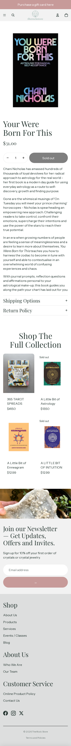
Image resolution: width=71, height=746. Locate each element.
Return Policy (17, 310)
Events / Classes (15, 635)
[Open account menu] (57, 15)
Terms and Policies (35, 737)
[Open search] (13, 15)
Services (9, 629)
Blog (6, 642)
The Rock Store (40, 731)
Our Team (10, 671)
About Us (10, 615)
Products (10, 622)
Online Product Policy (19, 694)
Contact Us (11, 700)
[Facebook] (5, 713)
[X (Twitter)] (21, 713)
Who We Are (12, 665)
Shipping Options (21, 300)
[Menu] (4, 15)
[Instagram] (13, 713)
